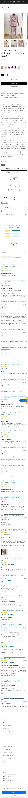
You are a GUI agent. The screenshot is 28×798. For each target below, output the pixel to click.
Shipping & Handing (7, 725)
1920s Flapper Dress (7, 761)
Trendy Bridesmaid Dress (8, 755)
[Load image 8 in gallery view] (21, 43)
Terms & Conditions (7, 731)
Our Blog (5, 722)
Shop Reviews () (17, 257)
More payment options (14, 86)
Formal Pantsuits (6, 749)
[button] (2, 7)
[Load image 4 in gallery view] (14, 43)
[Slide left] (1, 43)
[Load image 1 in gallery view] (6, 43)
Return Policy (6, 728)
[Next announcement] (25, 1)
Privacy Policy (6, 734)
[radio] (2, 67)
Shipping (2, 60)
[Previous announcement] (2, 1)
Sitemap (4, 764)
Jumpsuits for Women (7, 752)
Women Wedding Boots (8, 758)
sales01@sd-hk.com (7, 780)
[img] (14, 225)
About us (5, 719)
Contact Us (5, 737)
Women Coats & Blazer (8, 746)
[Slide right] (26, 43)
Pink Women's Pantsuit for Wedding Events (14, 610)
